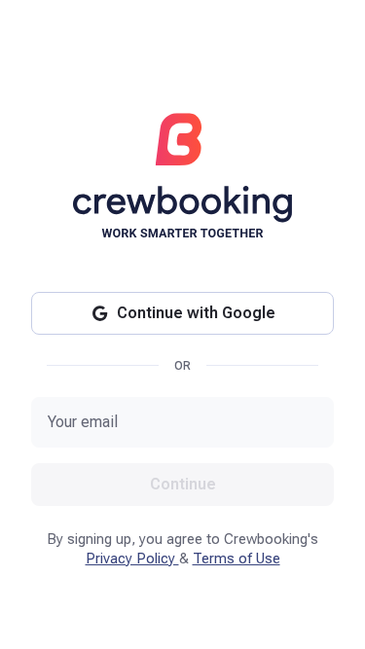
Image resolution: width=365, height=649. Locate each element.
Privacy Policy (132, 558)
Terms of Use (236, 558)
